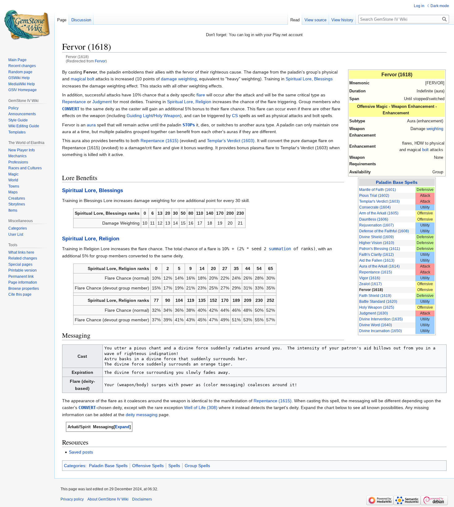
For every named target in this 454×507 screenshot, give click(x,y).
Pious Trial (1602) (374, 195)
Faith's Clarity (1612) (376, 254)
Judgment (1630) (373, 313)
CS (235, 115)
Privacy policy (72, 499)
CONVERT (70, 108)
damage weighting (179, 78)
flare (200, 94)
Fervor (100, 61)
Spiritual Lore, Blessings (309, 78)
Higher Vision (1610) (376, 243)
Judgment (102, 101)
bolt (425, 149)
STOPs (189, 124)
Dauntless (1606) (373, 219)
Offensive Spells (148, 465)
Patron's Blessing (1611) (379, 249)
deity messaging (142, 414)
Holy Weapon (167, 115)
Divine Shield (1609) (376, 237)
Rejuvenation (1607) (376, 225)
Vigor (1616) (369, 278)
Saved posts (81, 452)
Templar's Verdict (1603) (379, 201)
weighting (435, 128)
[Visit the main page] (27, 24)
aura (91, 124)
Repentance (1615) (375, 272)
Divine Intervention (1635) (381, 319)
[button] (122, 427)
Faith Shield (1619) (375, 296)
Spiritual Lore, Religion (189, 101)
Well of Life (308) (200, 407)
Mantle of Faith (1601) (377, 190)
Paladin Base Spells (397, 182)
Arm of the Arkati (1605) (378, 213)
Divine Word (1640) (375, 325)
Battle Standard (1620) (378, 301)
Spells (174, 465)
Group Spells (197, 465)
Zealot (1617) (370, 284)
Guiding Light (140, 115)
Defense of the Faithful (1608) (384, 231)
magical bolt (82, 78)
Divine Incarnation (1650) (380, 331)
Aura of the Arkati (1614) (379, 266)
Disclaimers (142, 499)
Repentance (74, 101)
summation (280, 248)
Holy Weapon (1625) (376, 307)
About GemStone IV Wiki (107, 499)
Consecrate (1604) (375, 207)
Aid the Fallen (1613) (376, 260)
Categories (74, 465)
